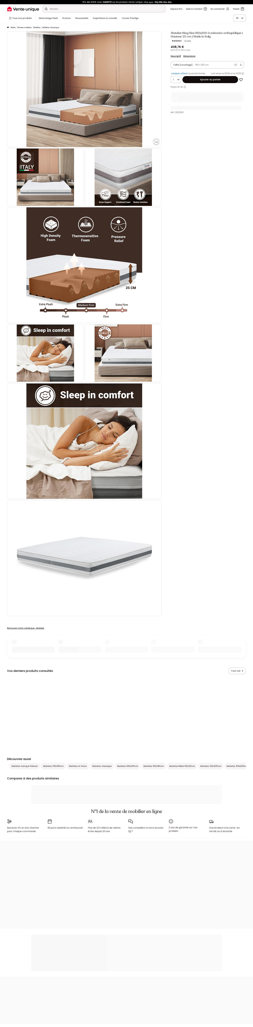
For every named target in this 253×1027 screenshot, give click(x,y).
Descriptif (176, 56)
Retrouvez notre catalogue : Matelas (25, 628)
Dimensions (189, 56)
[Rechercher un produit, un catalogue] (46, 9)
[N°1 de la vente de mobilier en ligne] (23, 8)
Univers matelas (24, 27)
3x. (182, 86)
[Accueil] (8, 27)
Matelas (37, 27)
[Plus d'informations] (243, 73)
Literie (13, 27)
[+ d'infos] (185, 87)
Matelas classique (50, 27)
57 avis (187, 41)
